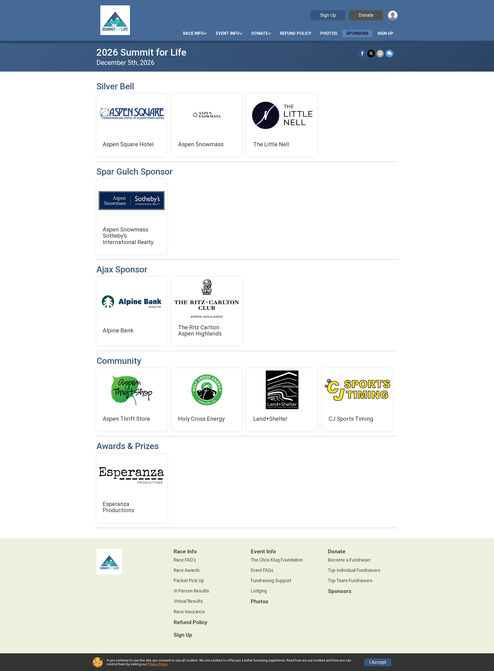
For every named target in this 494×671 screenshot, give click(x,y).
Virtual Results (188, 601)
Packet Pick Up (189, 580)
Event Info (227, 33)
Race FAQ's (185, 560)
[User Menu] (393, 15)
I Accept (377, 662)
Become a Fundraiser (349, 560)
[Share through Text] (389, 53)
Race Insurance (189, 611)
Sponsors (357, 33)
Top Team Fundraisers (350, 580)
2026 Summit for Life (141, 52)
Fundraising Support (271, 580)
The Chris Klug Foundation (277, 560)
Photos (328, 33)
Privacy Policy (157, 664)
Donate (366, 15)
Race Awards (187, 570)
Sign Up (328, 15)
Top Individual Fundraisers (354, 570)
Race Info (193, 33)
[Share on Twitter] (371, 53)
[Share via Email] (380, 53)
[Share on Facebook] (362, 53)
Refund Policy (295, 33)
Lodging (259, 590)
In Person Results (191, 590)
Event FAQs (262, 570)
